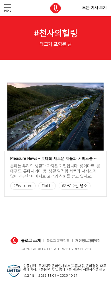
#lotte (47, 186)
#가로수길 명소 (74, 186)
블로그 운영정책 (58, 241)
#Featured (22, 186)
